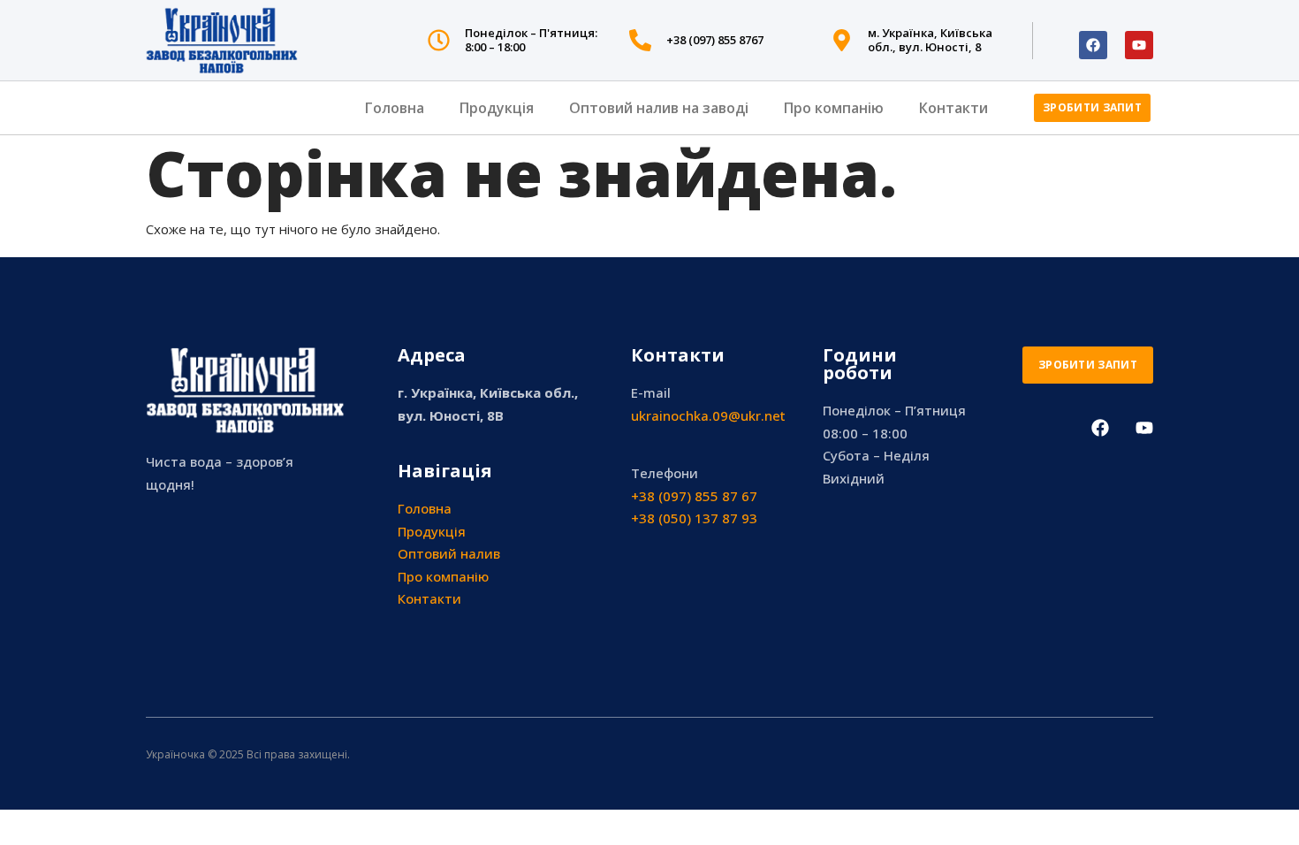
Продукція (497, 108)
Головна (394, 108)
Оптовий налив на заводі (658, 108)
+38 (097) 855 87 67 (694, 496)
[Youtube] (1139, 45)
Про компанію (834, 108)
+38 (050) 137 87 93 (694, 518)
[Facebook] (1093, 45)
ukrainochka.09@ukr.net (708, 415)
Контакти (953, 108)
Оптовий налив (449, 553)
